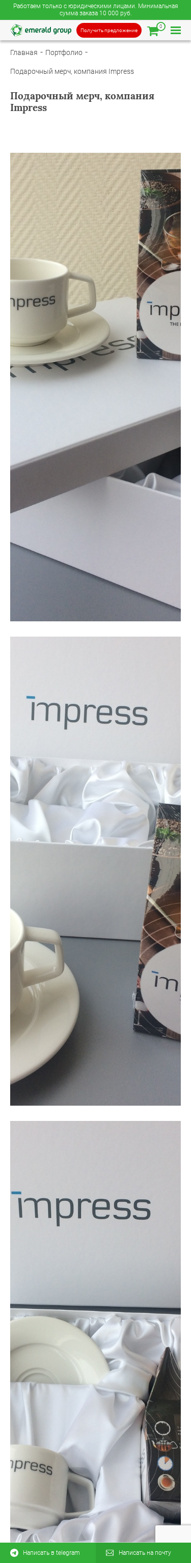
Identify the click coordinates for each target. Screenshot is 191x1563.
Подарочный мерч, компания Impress (72, 71)
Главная (24, 52)
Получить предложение (109, 30)
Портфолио (64, 52)
